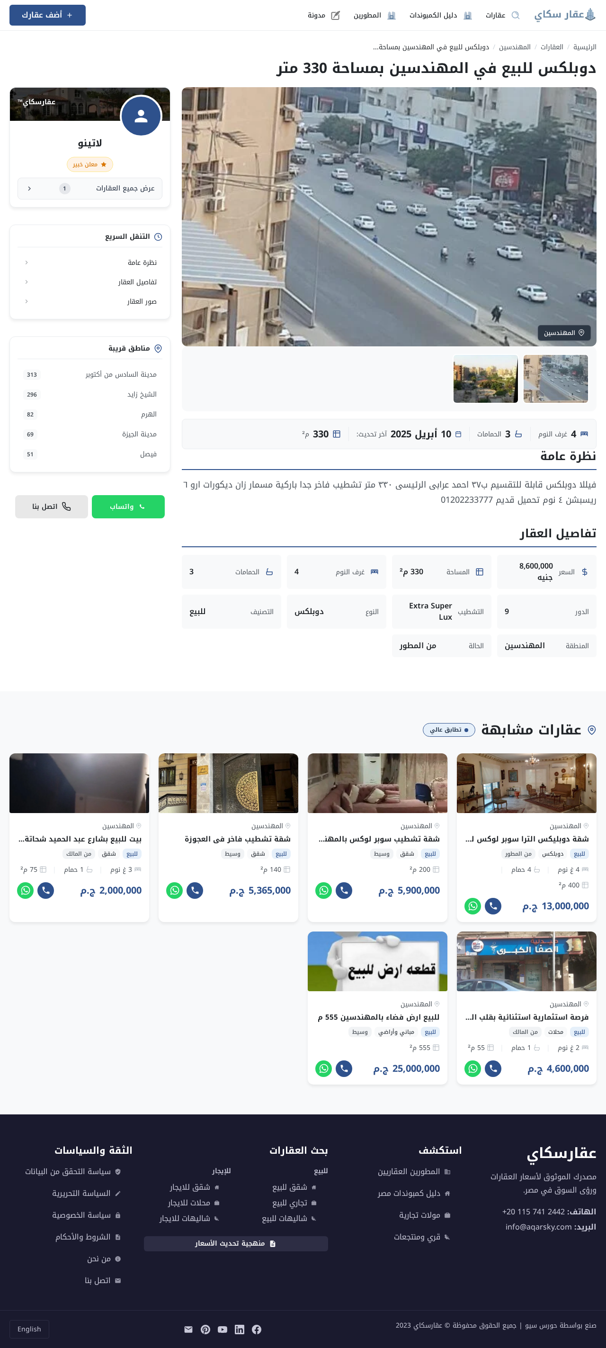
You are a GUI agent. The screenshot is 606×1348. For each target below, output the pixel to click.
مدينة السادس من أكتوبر (92, 374)
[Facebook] (256, 1329)
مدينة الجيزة (92, 434)
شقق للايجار (190, 1187)
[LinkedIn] (239, 1329)
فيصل (92, 454)
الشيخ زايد (92, 394)
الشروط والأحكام (83, 1237)
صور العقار (142, 301)
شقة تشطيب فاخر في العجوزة (238, 839)
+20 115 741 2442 (533, 1211)
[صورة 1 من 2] (556, 379)
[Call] (493, 906)
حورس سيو (541, 1325)
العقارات (552, 47)
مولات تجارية (419, 1215)
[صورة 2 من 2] (486, 379)
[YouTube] (222, 1329)
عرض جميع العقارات (108, 188)
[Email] (188, 1329)
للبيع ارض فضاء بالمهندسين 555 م (379, 1017)
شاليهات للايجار (185, 1218)
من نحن (99, 1259)
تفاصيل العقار (137, 282)
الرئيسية (585, 47)
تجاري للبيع (289, 1203)
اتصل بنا (98, 1280)
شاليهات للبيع (284, 1218)
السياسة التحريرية (81, 1193)
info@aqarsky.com (539, 1227)
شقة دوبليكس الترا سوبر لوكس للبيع (523, 839)
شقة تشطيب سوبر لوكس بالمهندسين (372, 839)
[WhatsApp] (472, 906)
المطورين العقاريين (409, 1171)
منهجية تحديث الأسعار (230, 1243)
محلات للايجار (189, 1203)
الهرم (92, 414)
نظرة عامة (142, 262)
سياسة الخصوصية (81, 1215)
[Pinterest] (205, 1329)
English (29, 1329)
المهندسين (515, 47)
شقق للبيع (289, 1187)
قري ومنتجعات (417, 1237)
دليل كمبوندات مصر (409, 1193)
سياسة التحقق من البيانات (68, 1171)
